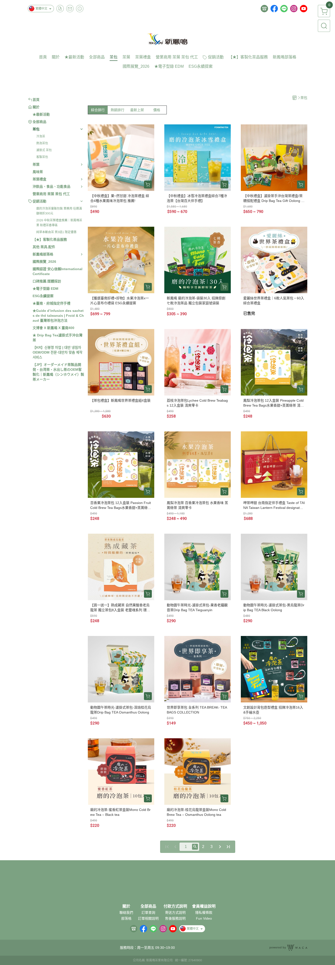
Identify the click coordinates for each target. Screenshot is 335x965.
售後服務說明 (175, 918)
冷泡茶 (40, 136)
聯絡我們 (126, 912)
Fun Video (204, 918)
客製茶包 (42, 157)
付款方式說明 (175, 906)
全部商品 (148, 906)
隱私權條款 (203, 912)
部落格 (126, 918)
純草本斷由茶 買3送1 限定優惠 (56, 232)
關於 (126, 906)
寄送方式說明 (175, 912)
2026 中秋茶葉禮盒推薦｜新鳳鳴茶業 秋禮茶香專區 (59, 223)
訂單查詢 (148, 912)
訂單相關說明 (148, 918)
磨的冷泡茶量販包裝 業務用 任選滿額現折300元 (59, 211)
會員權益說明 (204, 906)
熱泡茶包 (42, 143)
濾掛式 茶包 (44, 150)
